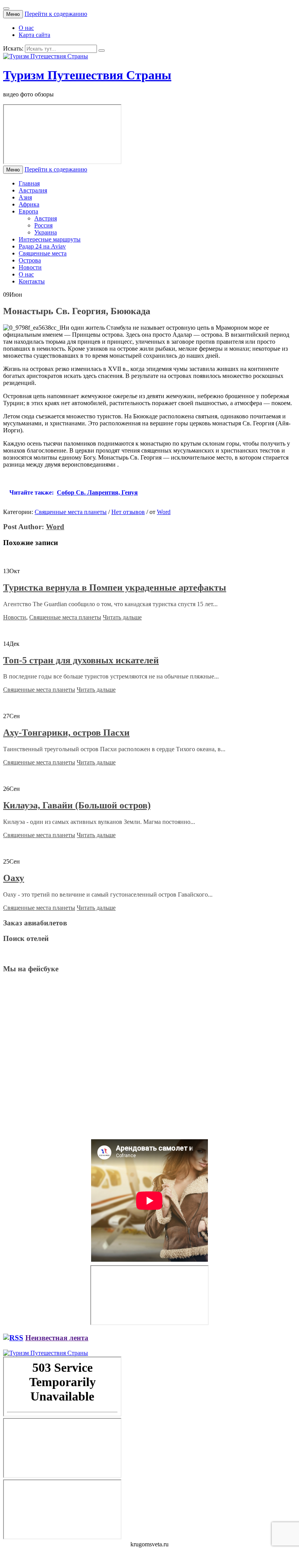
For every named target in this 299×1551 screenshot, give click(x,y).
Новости (30, 267)
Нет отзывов (128, 512)
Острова (30, 260)
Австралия (33, 190)
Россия (43, 225)
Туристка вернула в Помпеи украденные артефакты (114, 587)
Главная (29, 183)
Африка (29, 204)
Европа (28, 211)
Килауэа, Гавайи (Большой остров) (77, 805)
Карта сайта (34, 34)
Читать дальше (122, 617)
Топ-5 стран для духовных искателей (81, 660)
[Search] (101, 50)
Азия (25, 197)
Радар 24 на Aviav (42, 246)
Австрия (45, 218)
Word (164, 512)
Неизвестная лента (56, 1338)
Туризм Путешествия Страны (87, 75)
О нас (26, 27)
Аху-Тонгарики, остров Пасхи (66, 732)
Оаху (13, 878)
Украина (45, 232)
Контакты (32, 281)
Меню (13, 14)
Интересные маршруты (50, 239)
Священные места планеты (71, 512)
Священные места (43, 253)
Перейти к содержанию (56, 13)
